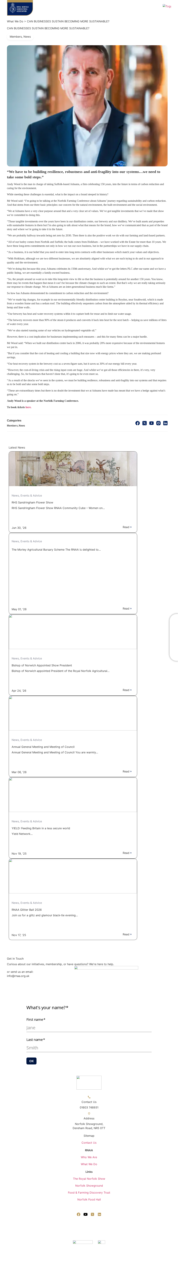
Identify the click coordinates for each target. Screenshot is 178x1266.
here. (28, 407)
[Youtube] (85, 1214)
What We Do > (16, 21)
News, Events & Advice (27, 495)
